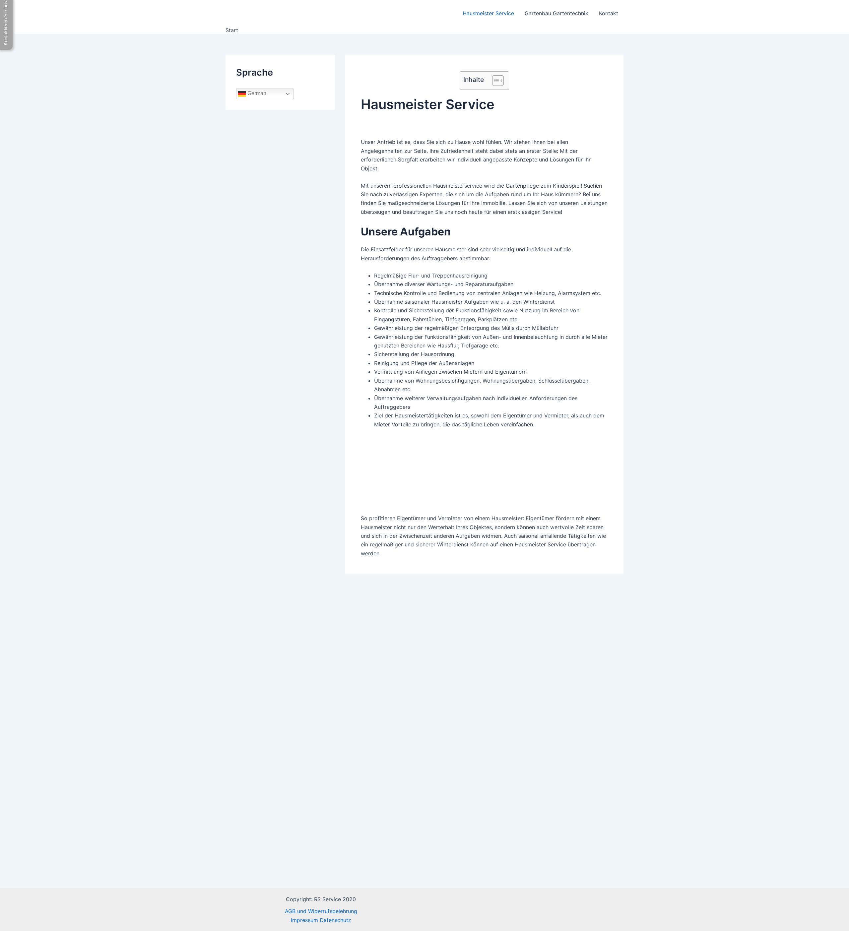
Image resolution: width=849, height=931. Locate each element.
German (256, 93)
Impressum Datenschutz (321, 920)
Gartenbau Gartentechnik (556, 13)
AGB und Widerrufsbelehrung (321, 911)
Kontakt (608, 13)
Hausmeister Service (488, 13)
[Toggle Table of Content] (494, 80)
